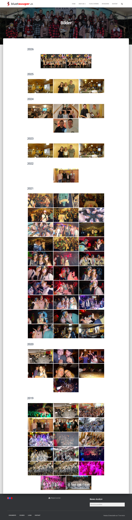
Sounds (22, 515)
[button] (85, 4)
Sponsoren (105, 4)
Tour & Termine (94, 4)
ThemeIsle (121, 515)
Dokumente (12, 515)
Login (29, 515)
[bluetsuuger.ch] (20, 3)
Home (73, 4)
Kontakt (115, 4)
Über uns (82, 4)
